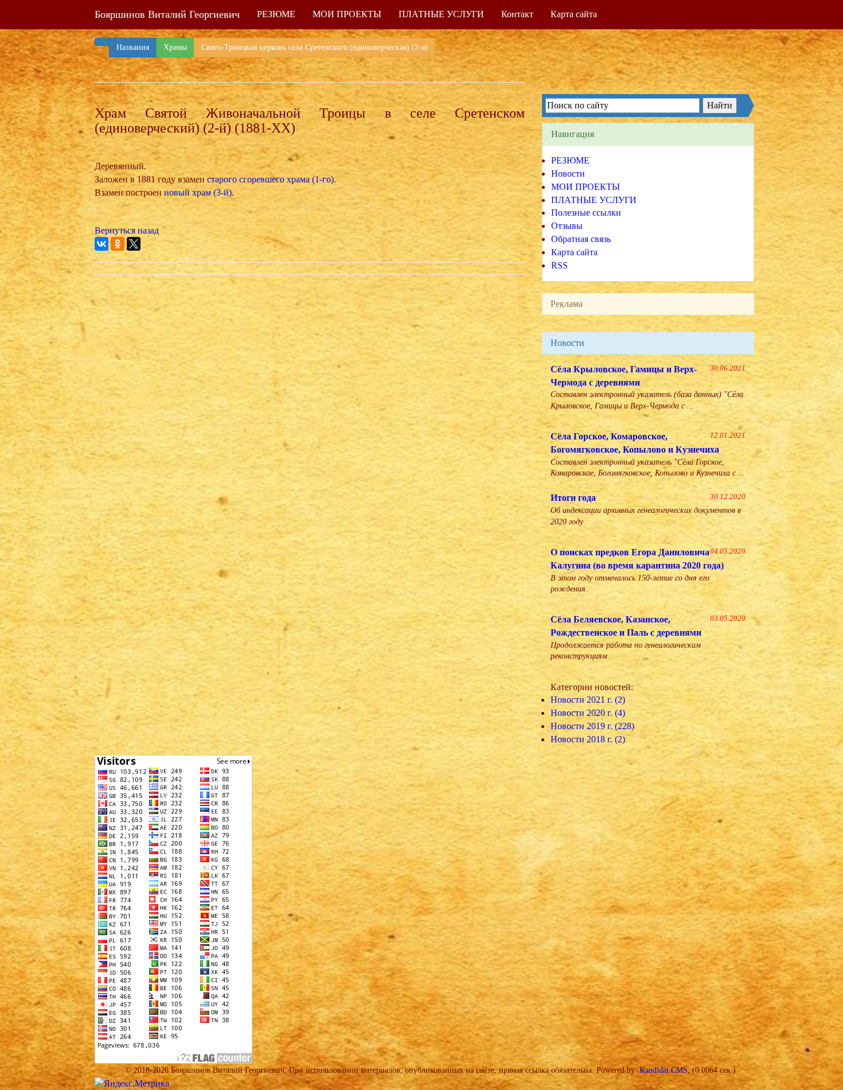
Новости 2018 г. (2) (588, 739)
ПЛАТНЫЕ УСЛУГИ (441, 14)
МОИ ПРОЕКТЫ (347, 14)
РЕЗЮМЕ (276, 14)
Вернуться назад (127, 230)
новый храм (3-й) (198, 192)
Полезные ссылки (586, 212)
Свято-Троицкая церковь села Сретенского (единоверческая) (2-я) (314, 47)
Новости (568, 173)
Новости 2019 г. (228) (592, 726)
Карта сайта (574, 14)
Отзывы (567, 226)
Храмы (175, 47)
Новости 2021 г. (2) (588, 699)
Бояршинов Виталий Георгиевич (167, 14)
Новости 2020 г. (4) (588, 713)
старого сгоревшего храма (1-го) (270, 179)
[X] (133, 244)
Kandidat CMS (663, 1070)
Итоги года (573, 498)
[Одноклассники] (117, 244)
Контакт (517, 14)
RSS (559, 265)
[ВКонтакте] (101, 244)
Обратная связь (581, 239)
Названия (132, 47)
